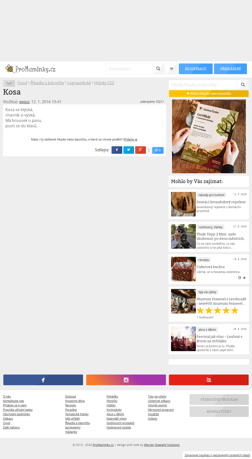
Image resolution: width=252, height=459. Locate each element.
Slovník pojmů (157, 405)
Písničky (112, 401)
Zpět (9, 83)
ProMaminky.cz (103, 445)
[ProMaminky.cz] (32, 69)
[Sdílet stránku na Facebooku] (117, 150)
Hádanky (71, 432)
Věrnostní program (161, 410)
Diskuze (70, 396)
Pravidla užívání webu (17, 410)
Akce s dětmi (115, 414)
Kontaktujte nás (13, 401)
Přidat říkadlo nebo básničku (210, 93)
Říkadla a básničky (47, 83)
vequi (24, 101)
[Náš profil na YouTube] (209, 379)
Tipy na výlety (157, 396)
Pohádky (112, 396)
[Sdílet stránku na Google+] (140, 150)
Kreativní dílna (75, 401)
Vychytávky (114, 410)
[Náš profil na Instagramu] (126, 379)
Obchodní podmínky (16, 414)
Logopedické (79, 83)
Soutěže (153, 414)
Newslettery (219, 411)
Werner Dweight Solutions (162, 445)
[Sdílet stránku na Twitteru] (129, 150)
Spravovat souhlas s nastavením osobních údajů (217, 455)
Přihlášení (230, 68)
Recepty (70, 405)
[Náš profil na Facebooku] (43, 379)
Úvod (22, 83)
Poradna (71, 410)
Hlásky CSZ (104, 83)
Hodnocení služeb (119, 427)
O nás (7, 396)
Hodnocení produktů (120, 423)
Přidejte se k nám (15, 405)
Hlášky (111, 405)
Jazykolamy (72, 427)
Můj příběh (72, 418)
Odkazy (8, 418)
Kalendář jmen (116, 418)
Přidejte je (130, 139)
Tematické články (77, 414)
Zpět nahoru (11, 427)
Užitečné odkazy (159, 401)
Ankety (152, 418)
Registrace (195, 68)
